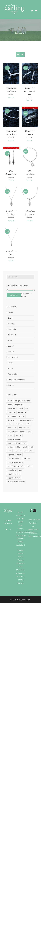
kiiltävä (21, 416)
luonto (10, 435)
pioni (25, 447)
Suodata (14, 295)
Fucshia (11, 323)
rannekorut (29, 451)
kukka (10, 424)
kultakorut (12, 428)
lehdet (22, 431)
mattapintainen (14, 443)
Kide (10, 340)
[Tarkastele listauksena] (22, 54)
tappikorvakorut (14, 478)
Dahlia (10, 312)
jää (27, 408)
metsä (10, 447)
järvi (21, 408)
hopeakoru (19, 405)
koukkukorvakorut (26, 420)
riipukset (11, 455)
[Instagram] (9, 529)
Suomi (10, 368)
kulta (28, 424)
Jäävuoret (12, 335)
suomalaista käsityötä (16, 466)
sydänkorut (12, 470)
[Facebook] (6, 529)
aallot (10, 401)
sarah (19, 455)
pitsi (31, 447)
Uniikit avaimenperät (16, 380)
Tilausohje (33, 533)
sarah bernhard (13, 458)
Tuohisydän (12, 374)
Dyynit (10, 318)
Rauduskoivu (13, 357)
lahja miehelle (24, 428)
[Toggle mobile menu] (36, 10)
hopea (10, 405)
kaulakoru (22, 412)
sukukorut (26, 458)
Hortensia (12, 329)
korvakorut (12, 420)
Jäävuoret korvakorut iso (29, 91)
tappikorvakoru (13, 474)
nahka (17, 447)
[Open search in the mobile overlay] (20, 277)
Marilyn (11, 352)
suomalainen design (15, 462)
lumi (29, 431)
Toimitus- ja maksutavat (33, 526)
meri (24, 443)
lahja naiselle (12, 431)
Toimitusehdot (34, 520)
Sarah (10, 363)
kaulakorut (12, 416)
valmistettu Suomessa (16, 481)
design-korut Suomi (22, 401)
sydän (29, 466)
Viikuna (11, 385)
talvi (21, 470)
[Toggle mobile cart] (32, 10)
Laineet (11, 346)
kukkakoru (19, 424)
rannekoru (18, 451)
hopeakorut (12, 408)
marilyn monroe (14, 439)
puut (9, 451)
